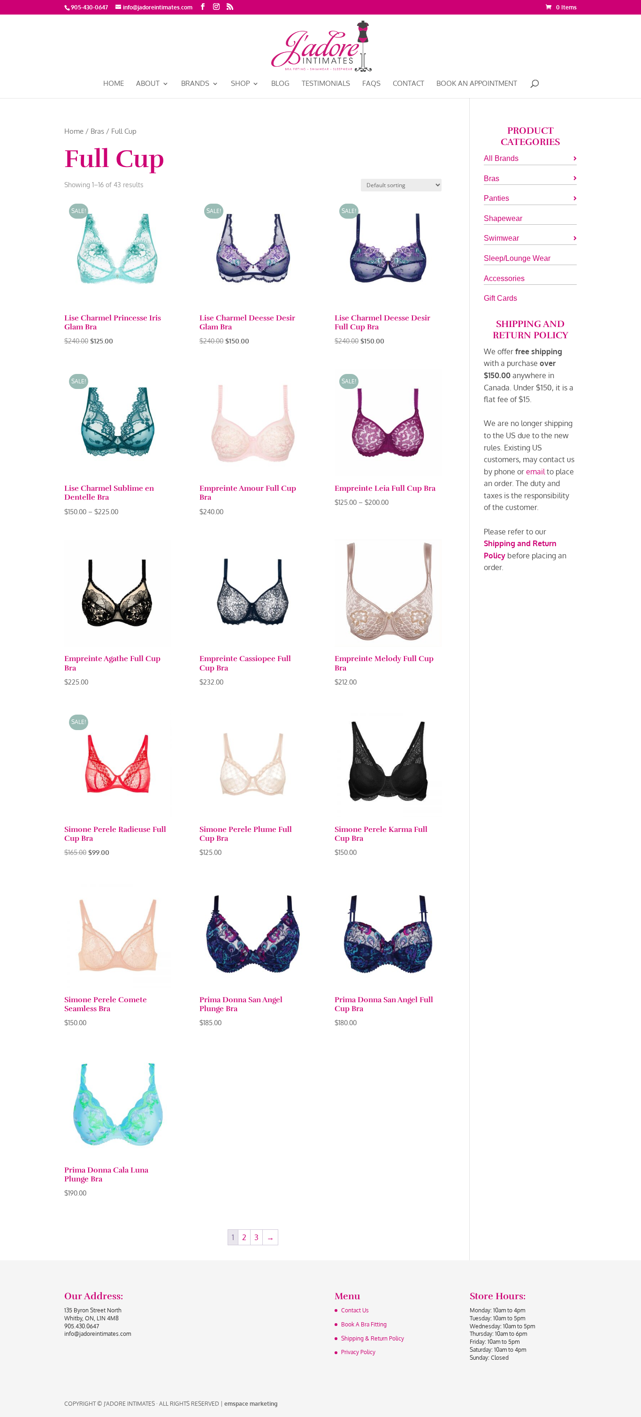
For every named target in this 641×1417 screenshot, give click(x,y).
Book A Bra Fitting (364, 1324)
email (535, 471)
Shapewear (503, 218)
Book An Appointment (476, 84)
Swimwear (501, 238)
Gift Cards (500, 298)
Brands (195, 84)
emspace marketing (250, 1403)
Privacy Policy (358, 1352)
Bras (97, 131)
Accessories (504, 278)
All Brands (501, 158)
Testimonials (326, 84)
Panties (496, 198)
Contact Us (355, 1310)
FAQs (371, 84)
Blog (280, 84)
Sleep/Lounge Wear (517, 258)
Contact (408, 84)
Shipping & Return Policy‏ (372, 1338)
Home (113, 84)
